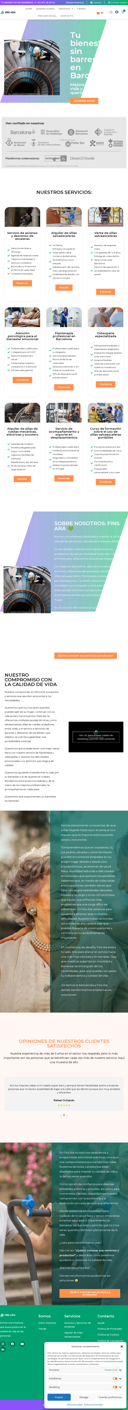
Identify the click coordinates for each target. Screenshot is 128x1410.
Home (28, 8)
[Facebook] (12, 1344)
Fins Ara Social (47, 16)
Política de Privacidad (93, 1404)
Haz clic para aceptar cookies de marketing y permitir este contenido (96, 737)
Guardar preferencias (110, 1397)
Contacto (67, 16)
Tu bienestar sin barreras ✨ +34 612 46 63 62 (28, 2)
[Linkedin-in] (3, 1349)
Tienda (81, 8)
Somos (44, 1316)
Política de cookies (75, 1404)
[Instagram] (3, 1344)
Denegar (84, 1397)
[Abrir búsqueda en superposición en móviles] (111, 12)
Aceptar (59, 1397)
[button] (121, 1346)
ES (101, 13)
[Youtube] (22, 1344)
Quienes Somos (45, 8)
